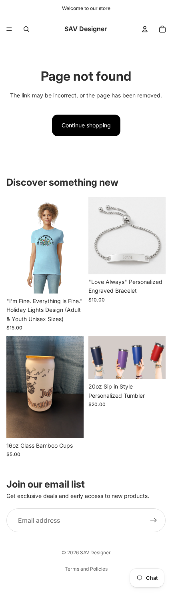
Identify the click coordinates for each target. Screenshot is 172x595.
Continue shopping (86, 125)
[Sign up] (153, 520)
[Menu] (9, 29)
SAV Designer (95, 552)
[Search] (26, 29)
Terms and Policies (86, 569)
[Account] (145, 29)
